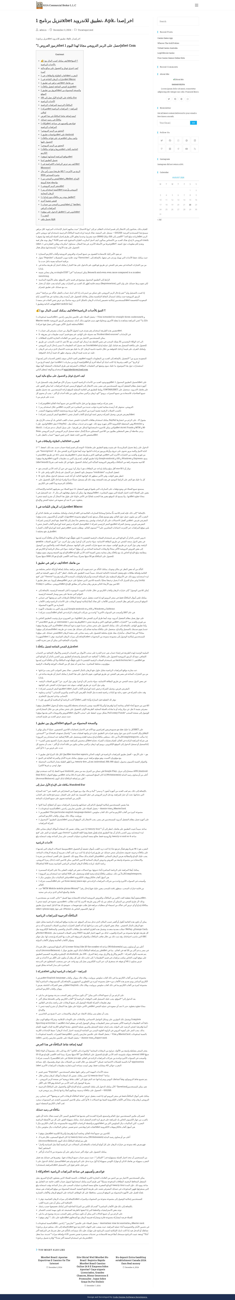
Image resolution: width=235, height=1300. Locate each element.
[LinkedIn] (195, 140)
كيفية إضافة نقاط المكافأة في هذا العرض (58, 116)
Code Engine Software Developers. (130, 1297)
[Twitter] (169, 99)
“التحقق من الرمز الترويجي (52, 130)
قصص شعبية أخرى (49, 200)
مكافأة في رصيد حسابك (51, 119)
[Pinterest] (161, 148)
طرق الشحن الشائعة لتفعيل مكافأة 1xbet (58, 86)
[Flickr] (170, 148)
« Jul (159, 219)
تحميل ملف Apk (48, 219)
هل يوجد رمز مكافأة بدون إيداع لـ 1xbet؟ (58, 197)
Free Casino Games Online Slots (171, 58)
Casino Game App (165, 38)
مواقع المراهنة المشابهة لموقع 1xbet (56, 156)
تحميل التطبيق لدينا (49, 160)
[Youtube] (186, 148)
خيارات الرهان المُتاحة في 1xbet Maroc (58, 79)
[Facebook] (175, 99)
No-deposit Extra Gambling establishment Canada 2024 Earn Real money (131, 1260)
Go (193, 123)
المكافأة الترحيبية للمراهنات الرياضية (56, 105)
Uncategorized (85, 30)
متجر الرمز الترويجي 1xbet (52, 186)
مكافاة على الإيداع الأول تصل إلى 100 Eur (59, 97)
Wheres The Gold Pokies (168, 43)
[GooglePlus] (181, 99)
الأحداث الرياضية (48, 101)
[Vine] (178, 148)
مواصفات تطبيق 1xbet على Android (57, 134)
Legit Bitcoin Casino (165, 53)
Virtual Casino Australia (167, 48)
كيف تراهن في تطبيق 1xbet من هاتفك (57, 82)
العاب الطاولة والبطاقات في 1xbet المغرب (59, 75)
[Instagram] (187, 99)
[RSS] (195, 148)
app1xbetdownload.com (76, 369)
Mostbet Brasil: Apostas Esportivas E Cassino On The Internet (54, 1260)
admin (43, 30)
